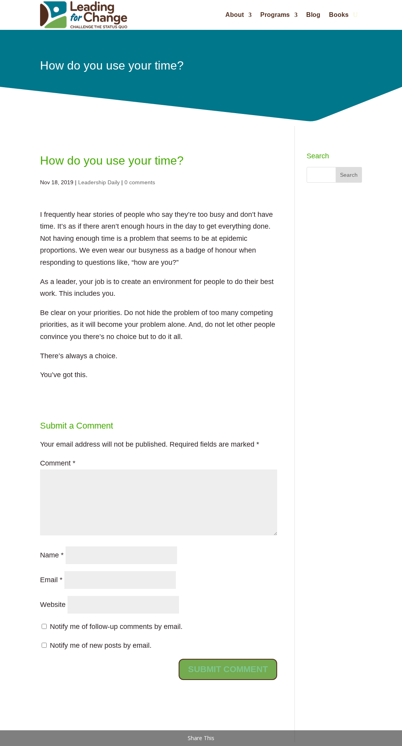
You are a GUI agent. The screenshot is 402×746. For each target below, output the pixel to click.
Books (339, 14)
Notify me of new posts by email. (101, 645)
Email (51, 580)
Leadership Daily (99, 182)
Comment (57, 463)
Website (53, 605)
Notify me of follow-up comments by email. (116, 627)
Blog (313, 14)
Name (52, 555)
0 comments (139, 182)
